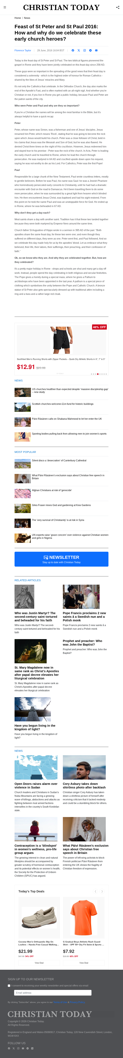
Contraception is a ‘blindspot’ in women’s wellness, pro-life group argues (36, 849)
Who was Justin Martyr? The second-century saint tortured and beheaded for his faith (36, 616)
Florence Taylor (23, 50)
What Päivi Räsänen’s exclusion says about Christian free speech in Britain (85, 849)
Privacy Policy (77, 1002)
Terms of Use (60, 1002)
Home (18, 18)
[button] (5, 7)
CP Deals (60, 374)
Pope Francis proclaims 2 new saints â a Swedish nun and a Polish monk (84, 616)
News (27, 18)
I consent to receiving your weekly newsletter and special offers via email (49, 985)
